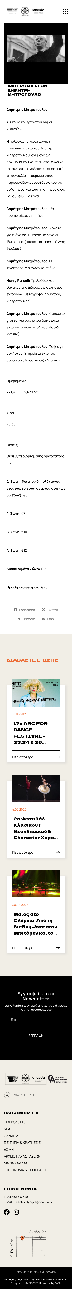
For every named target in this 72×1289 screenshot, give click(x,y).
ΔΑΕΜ (58, 1283)
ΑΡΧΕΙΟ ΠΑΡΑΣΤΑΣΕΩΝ (22, 1156)
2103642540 (19, 1197)
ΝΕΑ (7, 1129)
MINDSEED (32, 1283)
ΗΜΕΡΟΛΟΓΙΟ (14, 1122)
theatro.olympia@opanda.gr (33, 1202)
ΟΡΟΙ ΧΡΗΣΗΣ (24, 1272)
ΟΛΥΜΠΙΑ (11, 1135)
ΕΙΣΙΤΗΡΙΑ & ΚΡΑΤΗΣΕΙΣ (22, 1142)
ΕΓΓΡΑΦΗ (36, 1035)
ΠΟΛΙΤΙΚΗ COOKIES (45, 1272)
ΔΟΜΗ (9, 1149)
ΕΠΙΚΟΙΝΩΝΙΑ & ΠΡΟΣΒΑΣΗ (25, 1170)
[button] (65, 11)
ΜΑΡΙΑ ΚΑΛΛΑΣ (16, 1163)
